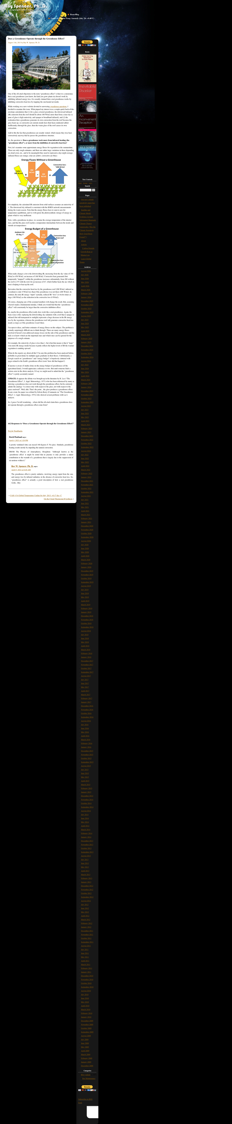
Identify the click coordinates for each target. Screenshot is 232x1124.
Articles (84, 244)
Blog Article (85, 1074)
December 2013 (87, 840)
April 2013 (85, 870)
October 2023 (86, 398)
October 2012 (86, 893)
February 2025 (86, 338)
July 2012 (84, 904)
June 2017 (85, 683)
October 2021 (86, 488)
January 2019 (86, 612)
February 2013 (86, 878)
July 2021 (84, 499)
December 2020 (87, 526)
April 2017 (85, 691)
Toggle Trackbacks (15, 431)
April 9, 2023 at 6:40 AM (21, 469)
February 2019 (86, 608)
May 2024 (85, 372)
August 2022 (86, 451)
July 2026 (84, 274)
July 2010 (84, 994)
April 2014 (85, 825)
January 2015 (86, 792)
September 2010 (87, 987)
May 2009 (85, 1047)
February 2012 (86, 923)
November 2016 (87, 709)
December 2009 (87, 1020)
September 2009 (87, 1032)
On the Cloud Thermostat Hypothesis (58, 498)
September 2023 (87, 402)
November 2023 (87, 394)
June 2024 (85, 368)
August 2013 (86, 855)
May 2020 (85, 552)
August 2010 (86, 990)
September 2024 (87, 357)
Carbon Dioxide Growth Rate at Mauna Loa (87, 251)
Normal (85, 183)
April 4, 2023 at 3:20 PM (18, 440)
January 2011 (86, 972)
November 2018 (87, 619)
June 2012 (85, 908)
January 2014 (86, 837)
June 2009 (85, 1043)
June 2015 (85, 773)
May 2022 (85, 462)
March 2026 (85, 289)
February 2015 (86, 788)
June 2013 (85, 863)
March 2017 (85, 694)
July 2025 (84, 319)
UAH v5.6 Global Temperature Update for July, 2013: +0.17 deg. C (36, 495)
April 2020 (85, 556)
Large (90, 183)
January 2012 (86, 927)
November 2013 (87, 844)
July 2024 (84, 364)
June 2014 (85, 818)
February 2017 (86, 698)
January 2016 (86, 747)
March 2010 (85, 1009)
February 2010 (86, 1013)
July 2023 (84, 409)
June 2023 (85, 413)
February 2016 (86, 743)
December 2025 (87, 301)
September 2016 (87, 717)
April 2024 (85, 376)
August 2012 (86, 900)
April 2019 (85, 601)
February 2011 (86, 968)
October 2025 (86, 308)
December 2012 (87, 885)
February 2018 (86, 653)
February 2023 (86, 428)
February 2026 (86, 293)
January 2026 (86, 297)
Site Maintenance (88, 1078)
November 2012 (87, 889)
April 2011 (85, 960)
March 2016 (85, 739)
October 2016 (86, 713)
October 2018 (86, 623)
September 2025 (87, 312)
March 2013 (85, 874)
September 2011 (87, 942)
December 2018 (87, 616)
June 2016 (85, 728)
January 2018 (86, 657)
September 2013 (87, 852)
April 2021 (85, 511)
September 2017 (87, 672)
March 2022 (85, 469)
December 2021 (87, 481)
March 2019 (85, 604)
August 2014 (86, 810)
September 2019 (87, 582)
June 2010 (85, 998)
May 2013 (85, 867)
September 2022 (87, 447)
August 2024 (86, 361)
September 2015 (87, 762)
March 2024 (85, 379)
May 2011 (85, 957)
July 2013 (84, 859)
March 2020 (85, 559)
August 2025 (86, 316)
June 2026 (85, 278)
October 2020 (86, 533)
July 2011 (84, 949)
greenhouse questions (58, 106)
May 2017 (85, 687)
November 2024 (87, 349)
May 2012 (85, 912)
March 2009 (85, 1054)
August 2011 (86, 945)
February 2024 (86, 383)
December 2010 (87, 975)
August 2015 (86, 765)
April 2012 (85, 915)
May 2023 (85, 417)
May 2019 (85, 597)
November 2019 (87, 574)
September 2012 (87, 897)
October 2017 (86, 668)
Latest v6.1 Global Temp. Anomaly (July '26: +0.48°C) (72, 18)
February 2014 (86, 833)
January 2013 (86, 882)
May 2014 (85, 822)
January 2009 (86, 1062)
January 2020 (86, 567)
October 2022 (86, 443)
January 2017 (86, 702)
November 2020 (87, 529)
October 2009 (86, 1028)
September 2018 (87, 627)
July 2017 (84, 679)
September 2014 (87, 807)
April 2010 (85, 1005)
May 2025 (85, 327)
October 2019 (86, 578)
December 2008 (87, 1065)
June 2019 (85, 593)
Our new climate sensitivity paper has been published (87, 202)
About (83, 240)
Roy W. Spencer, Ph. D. (22, 466)
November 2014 (87, 799)
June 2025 (85, 323)
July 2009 (84, 1039)
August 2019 (86, 586)
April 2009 (85, 1050)
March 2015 (85, 784)
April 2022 (85, 466)
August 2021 (86, 496)
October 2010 (86, 983)
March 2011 (85, 964)
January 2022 (86, 477)
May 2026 (85, 282)
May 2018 (85, 642)
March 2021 (85, 514)
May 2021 (85, 507)
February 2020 (86, 563)
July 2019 (84, 589)
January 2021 (86, 522)
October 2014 (86, 803)
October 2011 (86, 938)
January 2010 (86, 1017)
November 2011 (87, 934)
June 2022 (85, 458)
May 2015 (85, 777)
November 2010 (87, 979)
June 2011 (85, 953)
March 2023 (85, 424)
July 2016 (84, 724)
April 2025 (85, 331)
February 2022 (86, 473)
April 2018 (85, 646)
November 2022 (87, 439)
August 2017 (86, 676)
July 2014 (84, 814)
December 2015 (87, 750)
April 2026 (85, 286)
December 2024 (87, 346)
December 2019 (87, 571)
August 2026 (86, 271)
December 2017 (87, 661)
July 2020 (84, 544)
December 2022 (87, 436)
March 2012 (85, 919)
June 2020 (85, 548)
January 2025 (86, 342)
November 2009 (87, 1024)
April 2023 (85, 421)
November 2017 (87, 664)
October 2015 (86, 758)
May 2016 (85, 732)
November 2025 (87, 304)
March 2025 (85, 334)
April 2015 (85, 780)
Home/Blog (74, 14)
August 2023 (86, 406)
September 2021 (87, 492)
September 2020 (87, 537)
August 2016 (86, 721)
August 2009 (86, 1035)
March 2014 (85, 829)
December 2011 (87, 930)
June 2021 (85, 503)
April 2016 (85, 735)
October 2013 (86, 848)
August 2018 (86, 631)
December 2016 (87, 706)
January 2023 (86, 432)
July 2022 (84, 454)
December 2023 (87, 391)
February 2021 (86, 518)
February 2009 (86, 1058)
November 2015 (87, 754)
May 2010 (85, 1002)
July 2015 (84, 769)
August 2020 (86, 541)
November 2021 (87, 484)
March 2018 (85, 649)
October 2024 (86, 353)
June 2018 (85, 638)
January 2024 (86, 387)
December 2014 (87, 795)
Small (80, 183)
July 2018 (84, 634)
